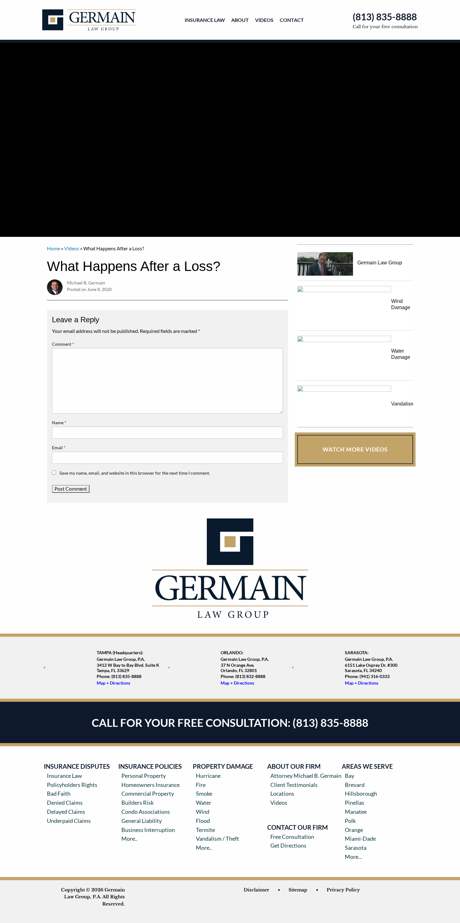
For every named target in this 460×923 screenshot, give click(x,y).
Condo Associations (145, 811)
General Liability (141, 820)
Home (53, 248)
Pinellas (354, 802)
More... (353, 856)
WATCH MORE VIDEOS (355, 449)
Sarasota (355, 847)
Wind (202, 811)
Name (59, 422)
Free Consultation (292, 836)
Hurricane (208, 775)
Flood (203, 820)
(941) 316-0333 (375, 676)
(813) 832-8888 (250, 676)
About (240, 20)
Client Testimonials (294, 784)
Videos (264, 20)
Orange (354, 829)
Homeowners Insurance (150, 784)
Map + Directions (113, 683)
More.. (129, 838)
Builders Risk (137, 802)
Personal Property (143, 775)
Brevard (355, 784)
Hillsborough (361, 793)
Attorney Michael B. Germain (305, 775)
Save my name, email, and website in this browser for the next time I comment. (134, 473)
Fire (201, 784)
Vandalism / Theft (217, 838)
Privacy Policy (343, 890)
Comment (63, 344)
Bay (349, 775)
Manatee (356, 811)
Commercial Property (147, 793)
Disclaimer (256, 890)
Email (59, 447)
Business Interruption (148, 829)
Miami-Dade (360, 838)
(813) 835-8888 (385, 16)
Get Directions (288, 845)
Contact (292, 20)
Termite (205, 829)
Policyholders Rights (72, 784)
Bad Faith (58, 793)
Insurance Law (205, 20)
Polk (350, 820)
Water (203, 802)
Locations (282, 793)
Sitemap (298, 890)
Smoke (204, 793)
